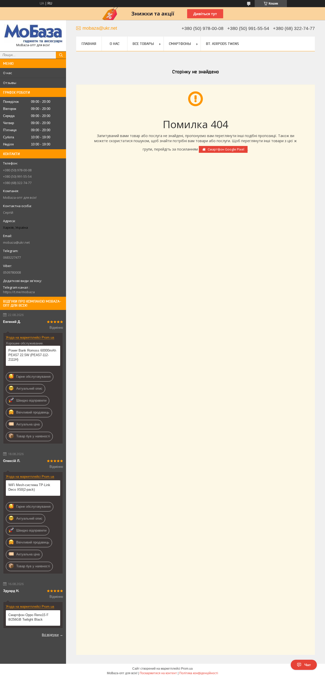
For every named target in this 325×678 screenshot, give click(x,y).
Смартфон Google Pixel (226, 149)
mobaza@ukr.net (16, 242)
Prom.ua (187, 668)
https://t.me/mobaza (19, 292)
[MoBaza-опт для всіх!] (33, 33)
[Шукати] (61, 55)
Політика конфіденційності (198, 673)
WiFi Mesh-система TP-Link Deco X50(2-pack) (29, 487)
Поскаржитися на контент (158, 673)
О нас (7, 73)
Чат (307, 665)
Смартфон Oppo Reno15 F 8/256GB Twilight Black (28, 617)
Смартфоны (180, 44)
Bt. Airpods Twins (222, 44)
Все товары (143, 44)
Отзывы (9, 82)
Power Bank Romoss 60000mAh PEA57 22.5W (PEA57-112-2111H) (32, 355)
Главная (89, 44)
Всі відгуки (50, 634)
